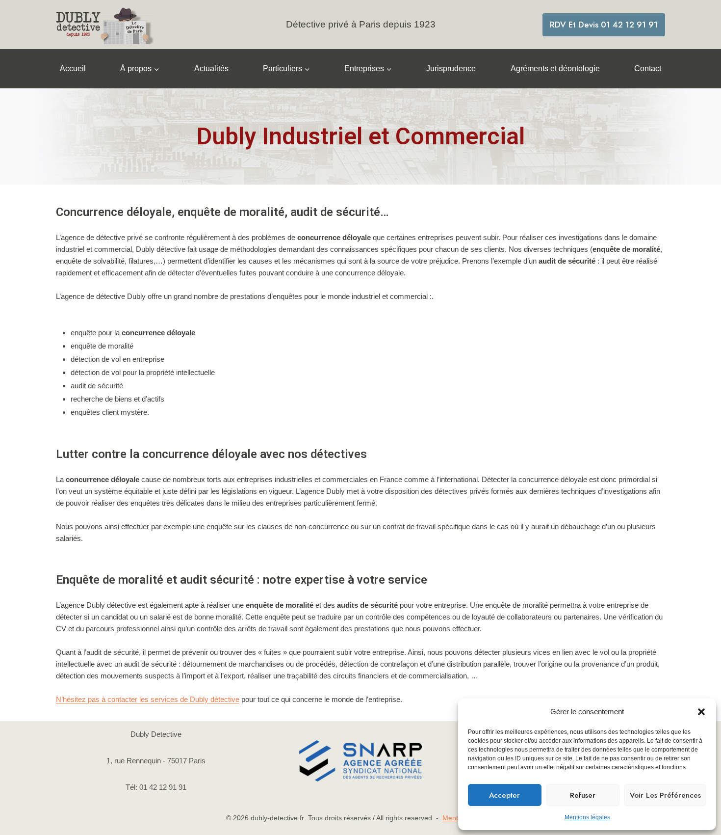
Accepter (504, 795)
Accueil (73, 68)
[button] (701, 712)
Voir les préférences (665, 795)
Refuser (582, 795)
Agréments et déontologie (555, 68)
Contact (647, 68)
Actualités (211, 68)
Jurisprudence (451, 68)
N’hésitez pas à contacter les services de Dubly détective (147, 699)
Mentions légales (587, 817)
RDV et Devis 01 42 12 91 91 (604, 24)
